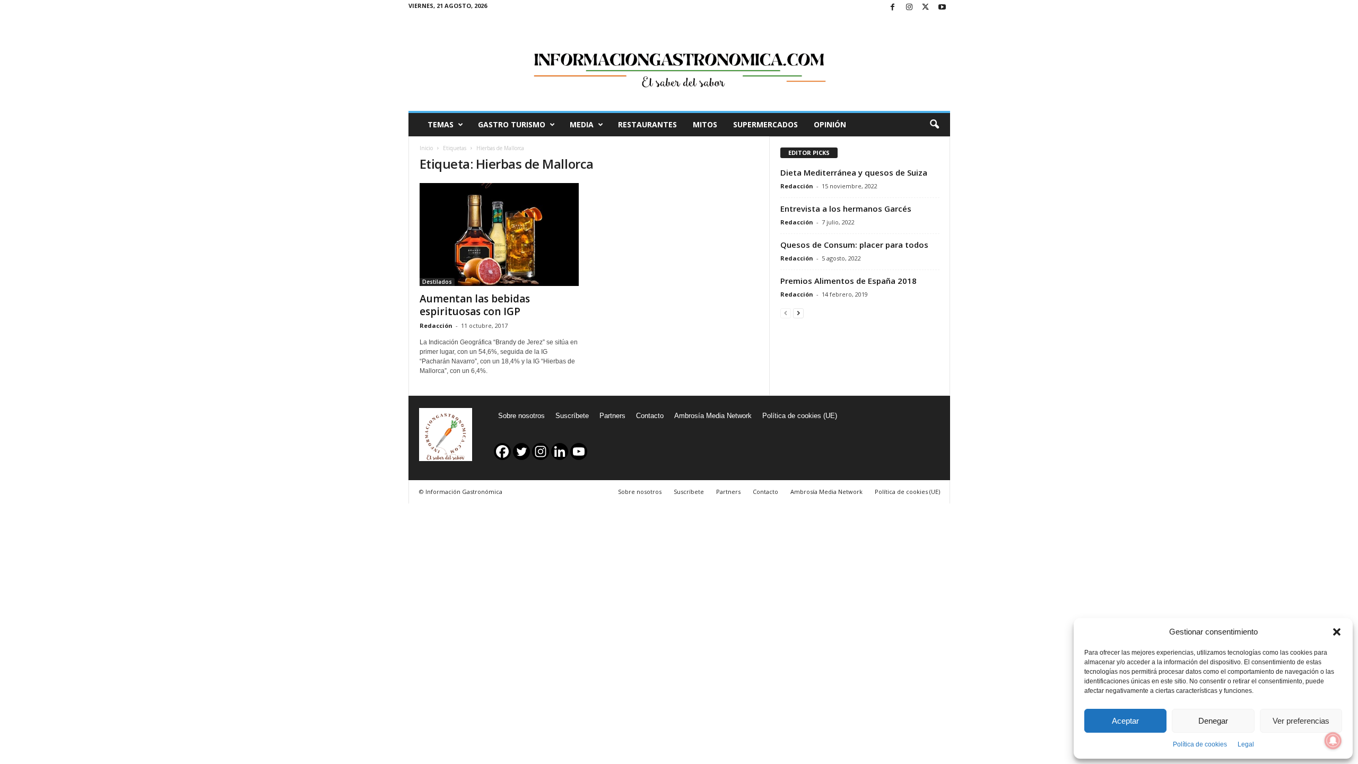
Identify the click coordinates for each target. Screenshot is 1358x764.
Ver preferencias (1301, 720)
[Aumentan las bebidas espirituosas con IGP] (499, 234)
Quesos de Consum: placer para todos (854, 244)
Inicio (426, 148)
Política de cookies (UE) (799, 416)
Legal (1246, 744)
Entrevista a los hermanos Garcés (845, 208)
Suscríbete (572, 416)
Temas (441, 124)
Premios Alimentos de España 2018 (848, 280)
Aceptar (1125, 720)
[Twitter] (925, 7)
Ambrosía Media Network (713, 416)
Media (582, 124)
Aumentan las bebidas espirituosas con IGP (475, 305)
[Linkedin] (559, 451)
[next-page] (798, 312)
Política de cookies (1200, 744)
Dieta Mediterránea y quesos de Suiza (853, 172)
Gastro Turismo (511, 124)
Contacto (650, 416)
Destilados (437, 281)
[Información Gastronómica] (679, 63)
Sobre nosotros (521, 416)
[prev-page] (785, 312)
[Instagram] (909, 7)
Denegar (1213, 720)
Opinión (830, 124)
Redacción (436, 325)
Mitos (705, 124)
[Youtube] (942, 7)
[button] (1336, 632)
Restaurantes (647, 124)
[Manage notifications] (1333, 740)
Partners (612, 416)
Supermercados (765, 124)
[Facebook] (892, 7)
